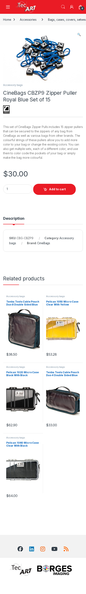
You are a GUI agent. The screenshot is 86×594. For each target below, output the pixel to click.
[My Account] (72, 6)
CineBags (43, 243)
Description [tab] (13, 219)
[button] (79, 34)
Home (7, 19)
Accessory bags (13, 85)
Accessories (28, 19)
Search (63, 7)
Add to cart (57, 189)
